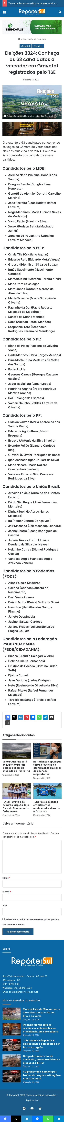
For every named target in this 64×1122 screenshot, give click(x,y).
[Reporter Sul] (32, 11)
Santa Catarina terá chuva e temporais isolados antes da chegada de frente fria (16, 766)
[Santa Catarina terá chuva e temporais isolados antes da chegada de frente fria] (16, 751)
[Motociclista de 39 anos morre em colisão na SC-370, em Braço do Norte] (11, 1014)
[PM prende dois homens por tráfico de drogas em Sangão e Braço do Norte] (11, 1076)
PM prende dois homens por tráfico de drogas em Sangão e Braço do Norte (42, 1075)
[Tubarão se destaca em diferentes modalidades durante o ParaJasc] (47, 791)
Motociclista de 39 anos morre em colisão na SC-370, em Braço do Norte (41, 1013)
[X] (14, 717)
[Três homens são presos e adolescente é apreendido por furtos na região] (11, 1045)
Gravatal (42, 39)
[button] (32, 27)
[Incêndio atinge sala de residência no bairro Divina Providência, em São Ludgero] (11, 1029)
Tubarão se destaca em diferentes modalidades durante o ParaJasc (46, 806)
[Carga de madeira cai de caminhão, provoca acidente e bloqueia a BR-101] (11, 1060)
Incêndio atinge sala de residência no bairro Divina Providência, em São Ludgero (40, 1028)
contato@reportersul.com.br (23, 991)
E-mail (6, 891)
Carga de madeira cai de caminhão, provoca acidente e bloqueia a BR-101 (41, 1059)
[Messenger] (32, 717)
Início (23, 39)
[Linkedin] (20, 717)
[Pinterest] (26, 717)
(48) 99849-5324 (23, 988)
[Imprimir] (7, 722)
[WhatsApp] (39, 717)
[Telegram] (45, 717)
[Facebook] (7, 717)
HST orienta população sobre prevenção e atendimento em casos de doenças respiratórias (47, 768)
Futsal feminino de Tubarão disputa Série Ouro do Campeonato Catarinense (16, 806)
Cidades (32, 39)
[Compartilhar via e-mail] (51, 717)
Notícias (38, 46)
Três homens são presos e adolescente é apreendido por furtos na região (41, 1044)
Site (4, 905)
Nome (6, 877)
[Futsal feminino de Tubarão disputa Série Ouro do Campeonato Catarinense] (16, 791)
